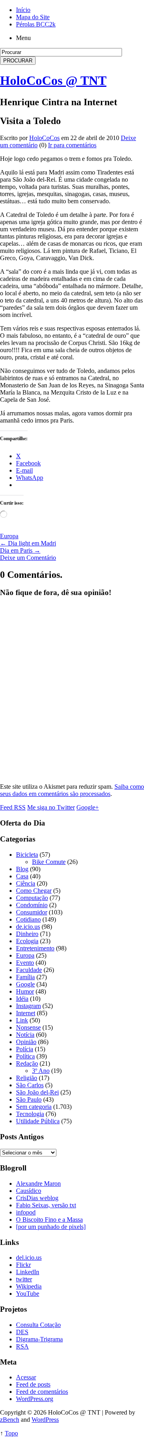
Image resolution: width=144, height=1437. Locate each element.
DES (22, 1332)
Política (25, 1056)
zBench (9, 1419)
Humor (25, 991)
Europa (9, 536)
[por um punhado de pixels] (51, 1226)
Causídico (28, 1190)
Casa (22, 876)
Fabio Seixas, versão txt (46, 1205)
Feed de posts (33, 1384)
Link (22, 1020)
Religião (26, 1077)
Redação (27, 1063)
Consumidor (31, 912)
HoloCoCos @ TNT (53, 80)
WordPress (45, 1419)
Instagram (28, 1005)
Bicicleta (27, 854)
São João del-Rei (37, 1092)
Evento (25, 962)
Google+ (87, 807)
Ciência (25, 883)
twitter (24, 1279)
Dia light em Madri (28, 543)
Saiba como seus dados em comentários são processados (72, 790)
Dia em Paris (20, 550)
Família (25, 977)
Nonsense (28, 1027)
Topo (11, 1433)
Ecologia (27, 941)
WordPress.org (34, 1398)
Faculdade (29, 969)
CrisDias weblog (37, 1197)
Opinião (26, 1041)
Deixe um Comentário (28, 557)
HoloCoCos (44, 137)
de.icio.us (28, 926)
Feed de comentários (42, 1391)
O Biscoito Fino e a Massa (49, 1219)
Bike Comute (49, 861)
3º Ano (41, 1070)
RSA (22, 1346)
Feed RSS (13, 807)
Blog (22, 869)
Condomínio (32, 905)
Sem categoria (34, 1106)
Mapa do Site (33, 17)
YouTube (27, 1293)
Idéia (22, 998)
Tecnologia (30, 1113)
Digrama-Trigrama (39, 1339)
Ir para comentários (72, 145)
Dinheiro (27, 933)
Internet (25, 1013)
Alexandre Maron (38, 1183)
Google (25, 984)
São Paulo (29, 1099)
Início (23, 9)
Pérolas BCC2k (36, 24)
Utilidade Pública (38, 1121)
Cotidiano (28, 919)
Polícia (24, 1049)
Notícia (25, 1034)
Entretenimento (35, 948)
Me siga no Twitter (51, 807)
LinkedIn (27, 1272)
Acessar (26, 1377)
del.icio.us (29, 1257)
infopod (26, 1212)
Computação (32, 897)
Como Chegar (34, 890)
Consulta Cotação (38, 1324)
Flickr (23, 1264)
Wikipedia (29, 1286)
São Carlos (30, 1085)
